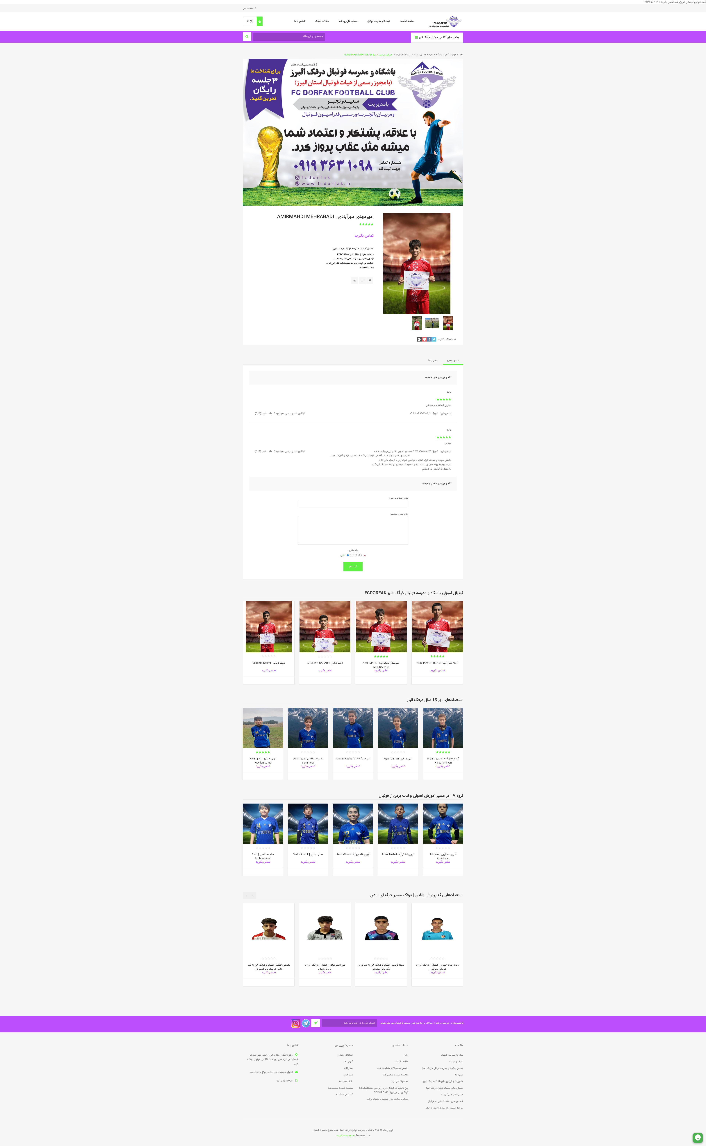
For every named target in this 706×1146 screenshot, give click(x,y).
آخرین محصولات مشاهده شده (392, 1068)
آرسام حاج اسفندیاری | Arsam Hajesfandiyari (443, 761)
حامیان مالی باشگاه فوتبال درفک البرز (444, 1088)
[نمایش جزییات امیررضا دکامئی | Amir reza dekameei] (308, 728)
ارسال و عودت (456, 1061)
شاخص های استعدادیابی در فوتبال (445, 1101)
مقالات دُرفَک (322, 21)
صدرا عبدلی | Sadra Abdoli (308, 854)
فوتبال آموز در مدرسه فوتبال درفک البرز (353, 249)
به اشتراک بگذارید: (447, 339)
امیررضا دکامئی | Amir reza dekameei (307, 761)
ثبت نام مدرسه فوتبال (378, 21)
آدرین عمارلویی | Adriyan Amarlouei (443, 856)
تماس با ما (299, 21)
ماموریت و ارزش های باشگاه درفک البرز (443, 1081)
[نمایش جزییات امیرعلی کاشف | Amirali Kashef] (353, 728)
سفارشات (348, 1068)
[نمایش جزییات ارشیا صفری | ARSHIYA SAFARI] (325, 626)
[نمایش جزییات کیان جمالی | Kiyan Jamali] (398, 728)
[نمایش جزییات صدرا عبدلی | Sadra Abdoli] (308, 824)
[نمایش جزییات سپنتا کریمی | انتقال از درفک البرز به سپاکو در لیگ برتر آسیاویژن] (381, 928)
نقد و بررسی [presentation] (453, 360)
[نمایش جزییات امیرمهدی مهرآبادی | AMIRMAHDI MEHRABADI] (381, 626)
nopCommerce (345, 1136)
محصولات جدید (400, 1081)
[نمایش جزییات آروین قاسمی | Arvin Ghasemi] (353, 824)
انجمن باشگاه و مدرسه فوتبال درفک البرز (442, 1068)
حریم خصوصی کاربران (452, 1095)
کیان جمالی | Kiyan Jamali (398, 759)
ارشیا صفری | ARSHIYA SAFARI (325, 663)
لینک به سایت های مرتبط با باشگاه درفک (387, 1099)
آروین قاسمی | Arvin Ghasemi (353, 854)
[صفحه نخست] (461, 55)
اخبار (406, 1055)
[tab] (453, 360)
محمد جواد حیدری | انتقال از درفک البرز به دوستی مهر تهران (437, 967)
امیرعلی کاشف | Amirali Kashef (353, 759)
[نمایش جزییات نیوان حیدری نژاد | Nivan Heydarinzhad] (263, 728)
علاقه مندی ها (346, 1081)
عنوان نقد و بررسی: (398, 498)
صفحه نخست (407, 21)
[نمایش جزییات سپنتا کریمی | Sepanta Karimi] (268, 626)
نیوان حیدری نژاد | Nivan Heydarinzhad (262, 761)
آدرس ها (348, 1061)
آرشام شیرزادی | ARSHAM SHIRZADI (437, 663)
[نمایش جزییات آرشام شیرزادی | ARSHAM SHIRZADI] (437, 626)
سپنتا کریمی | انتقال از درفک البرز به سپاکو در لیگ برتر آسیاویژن (381, 967)
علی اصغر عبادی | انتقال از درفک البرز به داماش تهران (324, 967)
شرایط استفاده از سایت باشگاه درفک (444, 1108)
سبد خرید (348, 1075)
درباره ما (459, 1075)
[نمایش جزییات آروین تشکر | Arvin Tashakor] (398, 824)
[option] (448, 323)
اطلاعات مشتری (345, 1055)
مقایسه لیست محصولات (395, 1075)
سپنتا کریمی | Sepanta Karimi (268, 663)
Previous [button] (252, 895)
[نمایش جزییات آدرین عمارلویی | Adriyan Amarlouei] (443, 824)
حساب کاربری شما (348, 21)
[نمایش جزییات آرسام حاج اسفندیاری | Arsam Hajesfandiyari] (443, 728)
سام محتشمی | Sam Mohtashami (263, 856)
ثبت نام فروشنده (344, 1095)
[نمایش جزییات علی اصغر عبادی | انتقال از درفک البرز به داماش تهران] (325, 928)
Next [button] (246, 895)
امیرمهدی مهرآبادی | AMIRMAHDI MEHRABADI (381, 665)
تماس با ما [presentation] (433, 360)
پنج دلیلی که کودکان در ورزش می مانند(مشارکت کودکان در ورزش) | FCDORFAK (383, 1090)
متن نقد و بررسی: (399, 514)
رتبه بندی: (353, 550)
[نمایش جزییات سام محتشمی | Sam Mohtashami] (263, 824)
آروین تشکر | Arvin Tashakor (398, 854)
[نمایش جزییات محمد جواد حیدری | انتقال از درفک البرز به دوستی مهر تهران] (437, 928)
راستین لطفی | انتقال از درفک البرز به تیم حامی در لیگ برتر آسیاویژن (269, 967)
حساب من (248, 8)
